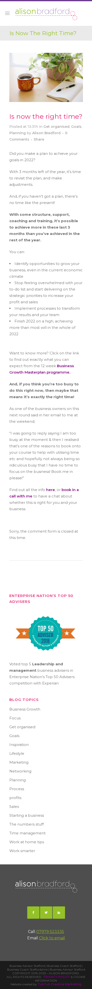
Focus (15, 718)
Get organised (56, 126)
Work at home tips (26, 842)
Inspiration (19, 744)
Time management (27, 833)
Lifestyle (16, 753)
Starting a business (26, 815)
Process (16, 788)
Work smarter (22, 850)
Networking (20, 771)
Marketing (18, 762)
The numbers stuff (26, 824)
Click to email (52, 938)
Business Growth (24, 709)
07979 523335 (50, 931)
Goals (76, 126)
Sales (14, 806)
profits (15, 797)
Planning (17, 133)
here (50, 489)
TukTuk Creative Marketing (59, 984)
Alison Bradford (46, 133)
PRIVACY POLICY (56, 977)
